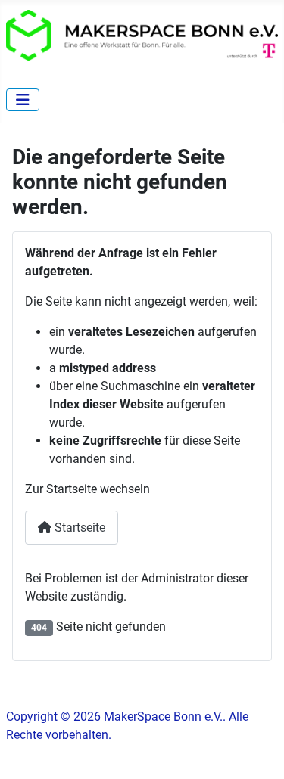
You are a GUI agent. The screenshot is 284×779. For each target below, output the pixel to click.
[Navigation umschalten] (22, 99)
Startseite (78, 527)
